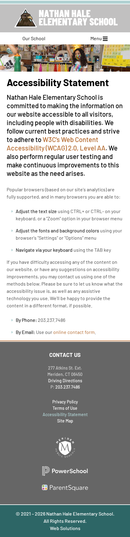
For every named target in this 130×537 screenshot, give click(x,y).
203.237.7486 (67, 387)
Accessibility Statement (65, 414)
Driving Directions (65, 380)
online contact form (74, 332)
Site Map (65, 420)
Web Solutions (65, 528)
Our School (33, 38)
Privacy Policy (65, 401)
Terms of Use (65, 408)
